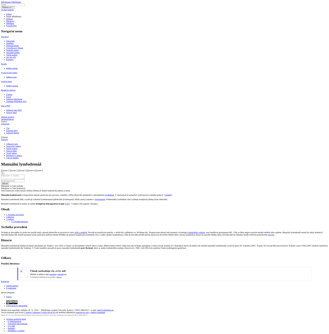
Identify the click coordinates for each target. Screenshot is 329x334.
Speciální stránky (13, 53)
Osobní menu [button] (6, 81)
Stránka (4, 119)
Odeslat (5, 184)
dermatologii (100, 199)
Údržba (9, 94)
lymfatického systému (196, 232)
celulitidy (168, 195)
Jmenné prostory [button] (7, 117)
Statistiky (11, 328)
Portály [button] (4, 64)
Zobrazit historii (12, 133)
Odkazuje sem (12, 144)
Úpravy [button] (4, 122)
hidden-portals (12, 68)
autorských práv (82, 312)
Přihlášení (10, 23)
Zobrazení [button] (5, 124)
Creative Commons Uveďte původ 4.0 (40, 312)
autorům (52, 274)
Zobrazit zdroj (12, 131)
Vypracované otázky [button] (9, 73)
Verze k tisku (11, 113)
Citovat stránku (12, 158)
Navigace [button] (5, 37)
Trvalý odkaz (11, 153)
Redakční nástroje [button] (8, 90)
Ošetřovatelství (12, 286)
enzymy (271, 235)
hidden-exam (11, 77)
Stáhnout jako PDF (14, 110)
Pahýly (9, 297)
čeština (9, 14)
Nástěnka (10, 43)
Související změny (13, 146)
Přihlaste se (6, 7)
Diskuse (9, 19)
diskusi (59, 277)
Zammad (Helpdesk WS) (16, 101)
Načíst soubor (11, 55)
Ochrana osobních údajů (16, 319)
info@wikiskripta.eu (105, 310)
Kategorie (5, 281)
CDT (68, 204)
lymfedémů (109, 195)
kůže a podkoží (81, 232)
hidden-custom (12, 86)
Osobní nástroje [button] (7, 10)
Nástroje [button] (4, 137)
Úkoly (8, 97)
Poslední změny (12, 50)
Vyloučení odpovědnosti (17, 324)
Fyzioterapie (11, 288)
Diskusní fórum (12, 46)
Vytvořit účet (11, 26)
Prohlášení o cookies (16, 331)
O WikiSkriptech (14, 321)
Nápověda (10, 41)
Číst (7, 128)
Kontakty (10, 60)
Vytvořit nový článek (14, 48)
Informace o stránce (14, 155)
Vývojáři (11, 326)
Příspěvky (10, 21)
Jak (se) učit (11, 57)
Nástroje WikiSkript (14, 99)
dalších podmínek (98, 312)
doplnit (61, 274)
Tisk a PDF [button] (5, 106)
